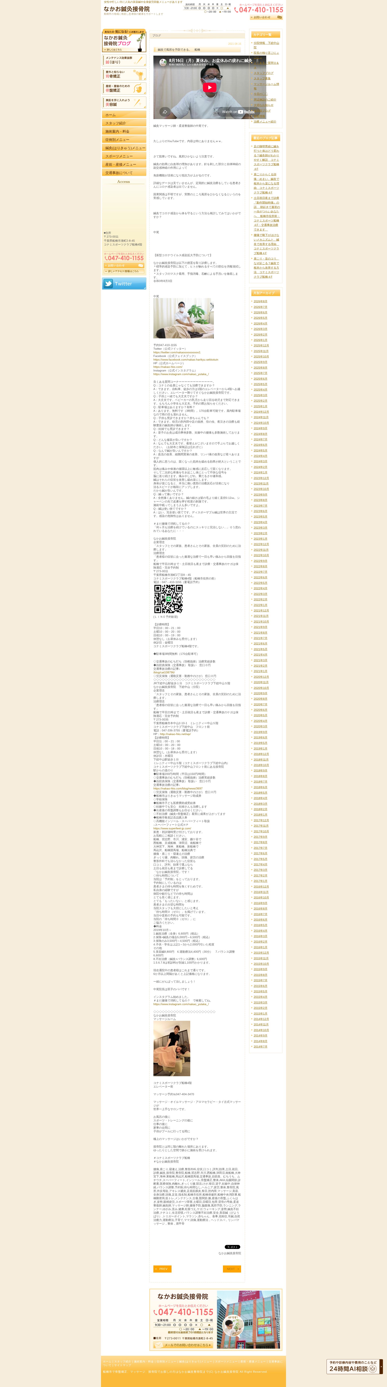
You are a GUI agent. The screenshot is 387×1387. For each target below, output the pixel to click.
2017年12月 (261, 820)
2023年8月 (260, 500)
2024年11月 (261, 417)
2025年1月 (260, 406)
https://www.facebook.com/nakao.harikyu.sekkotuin (185, 359)
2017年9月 (260, 836)
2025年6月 (260, 378)
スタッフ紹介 (122, 1361)
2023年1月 (260, 538)
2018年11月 (261, 759)
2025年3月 (260, 395)
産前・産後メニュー (253, 1361)
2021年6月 (260, 643)
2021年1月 (260, 671)
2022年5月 (260, 582)
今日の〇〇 (261, 94)
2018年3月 (260, 803)
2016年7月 (260, 914)
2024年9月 (260, 428)
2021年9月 (260, 627)
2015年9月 (260, 969)
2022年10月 (261, 555)
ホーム (107, 1361)
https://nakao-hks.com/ (167, 366)
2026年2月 (260, 334)
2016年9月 (260, 903)
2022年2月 (260, 599)
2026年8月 (260, 301)
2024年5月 (260, 450)
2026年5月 (260, 317)
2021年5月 (260, 649)
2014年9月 (260, 1035)
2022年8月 (260, 566)
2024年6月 (260, 444)
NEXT (231, 1269)
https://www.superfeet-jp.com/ (172, 828)
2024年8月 (260, 434)
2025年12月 (261, 345)
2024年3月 (260, 461)
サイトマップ (122, 1365)
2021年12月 (261, 610)
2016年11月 (261, 892)
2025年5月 (260, 384)
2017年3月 (260, 869)
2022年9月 (260, 560)
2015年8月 (260, 974)
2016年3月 (260, 936)
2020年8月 (260, 698)
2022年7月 (260, 571)
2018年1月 (260, 814)
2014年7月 (260, 1046)
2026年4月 (260, 323)
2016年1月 (260, 947)
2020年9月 (260, 693)
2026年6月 (260, 312)
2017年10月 (261, 831)
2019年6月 (260, 737)
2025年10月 (261, 356)
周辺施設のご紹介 (265, 99)
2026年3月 (260, 329)
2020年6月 (260, 709)
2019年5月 (260, 742)
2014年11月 (261, 1024)
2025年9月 (260, 362)
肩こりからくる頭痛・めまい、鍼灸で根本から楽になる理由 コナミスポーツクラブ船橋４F (266, 183)
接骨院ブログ (262, 110)
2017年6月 (260, 853)
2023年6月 (260, 511)
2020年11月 (261, 682)
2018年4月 (260, 798)
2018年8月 (260, 776)
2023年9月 (260, 494)
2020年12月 (261, 676)
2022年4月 (260, 588)
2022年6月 (260, 577)
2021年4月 (260, 654)
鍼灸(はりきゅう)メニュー (195, 1361)
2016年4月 (260, 930)
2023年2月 (260, 533)
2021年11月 (261, 616)
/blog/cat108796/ (164, 672)
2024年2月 (260, 467)
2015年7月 (260, 980)
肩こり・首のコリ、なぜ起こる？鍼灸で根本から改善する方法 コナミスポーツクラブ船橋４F (266, 267)
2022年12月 (261, 544)
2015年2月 (260, 1008)
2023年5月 (260, 516)
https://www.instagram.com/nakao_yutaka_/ (181, 374)
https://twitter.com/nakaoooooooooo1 (177, 352)
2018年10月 (261, 765)
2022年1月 (260, 605)
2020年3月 (260, 726)
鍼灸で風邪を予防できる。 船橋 (179, 49)
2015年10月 (261, 963)
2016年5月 (260, 925)
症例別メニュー (166, 1361)
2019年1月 (260, 748)
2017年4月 (260, 864)
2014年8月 (260, 1041)
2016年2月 (260, 941)
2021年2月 (260, 665)
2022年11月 (261, 549)
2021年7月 (260, 638)
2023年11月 (261, 483)
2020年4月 (260, 721)
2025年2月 (260, 400)
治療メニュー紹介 (265, 121)
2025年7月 (260, 373)
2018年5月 (260, 792)
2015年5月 (260, 991)
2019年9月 (260, 732)
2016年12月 (261, 886)
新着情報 (259, 116)
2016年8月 (260, 908)
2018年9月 (260, 770)
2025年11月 (261, 351)
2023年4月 (260, 522)
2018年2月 (260, 809)
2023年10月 (261, 489)
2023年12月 (261, 478)
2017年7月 (260, 847)
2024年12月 (261, 411)
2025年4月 (260, 389)
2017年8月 (260, 842)
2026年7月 (260, 307)
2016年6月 (260, 919)
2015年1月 (260, 1013)
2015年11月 (261, 958)
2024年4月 (260, 455)
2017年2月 (260, 875)
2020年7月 (260, 704)
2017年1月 (260, 881)
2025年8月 (260, 367)
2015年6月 (260, 986)
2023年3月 (260, 527)
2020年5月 (260, 715)
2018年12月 (261, 754)
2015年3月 (260, 1002)
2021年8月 (260, 632)
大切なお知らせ (264, 105)
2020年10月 (261, 687)
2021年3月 (260, 660)
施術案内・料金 (144, 1361)
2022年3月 (260, 594)
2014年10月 (261, 1030)
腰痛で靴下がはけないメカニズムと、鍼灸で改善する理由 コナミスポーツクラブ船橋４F (266, 244)
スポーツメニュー (226, 1361)
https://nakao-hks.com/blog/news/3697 (178, 788)
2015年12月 (261, 952)
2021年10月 (261, 621)
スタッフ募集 (262, 78)
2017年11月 (261, 825)
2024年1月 (260, 472)
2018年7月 (260, 781)
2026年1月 (260, 340)
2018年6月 (260, 787)
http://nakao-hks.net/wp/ (175, 734)
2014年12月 (261, 1019)
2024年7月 (260, 439)
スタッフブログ (264, 73)
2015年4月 (260, 996)
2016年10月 (261, 897)
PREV (163, 1269)
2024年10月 (261, 422)
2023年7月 (260, 505)
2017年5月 (260, 859)
